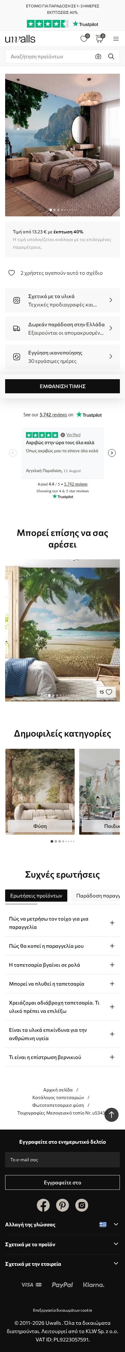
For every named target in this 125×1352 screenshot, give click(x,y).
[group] (40, 791)
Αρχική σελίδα (58, 1089)
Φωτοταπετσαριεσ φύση (58, 1105)
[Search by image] (98, 56)
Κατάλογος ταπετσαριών (58, 1097)
